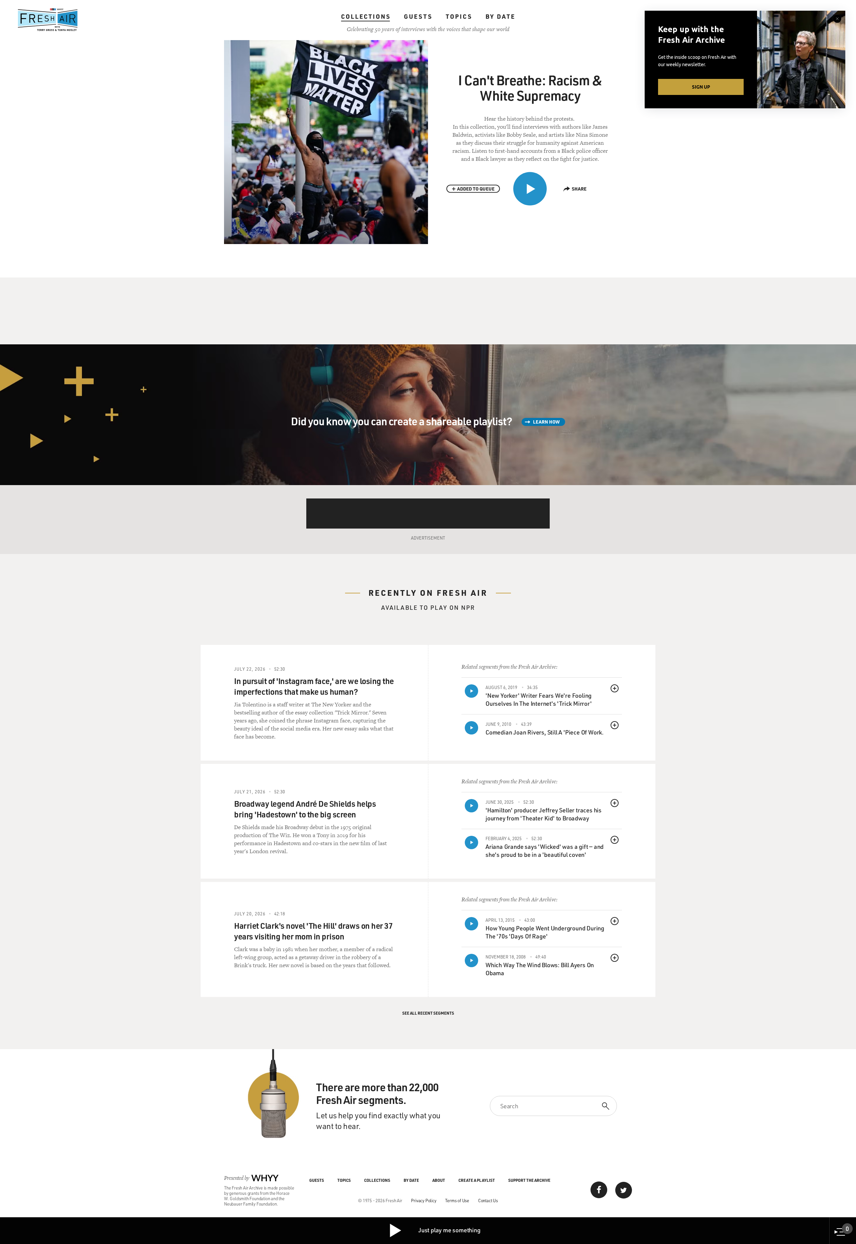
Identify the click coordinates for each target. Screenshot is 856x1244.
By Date (500, 16)
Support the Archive (529, 1180)
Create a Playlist (476, 1180)
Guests (418, 16)
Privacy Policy (423, 1200)
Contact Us (488, 1200)
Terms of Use (457, 1200)
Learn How (546, 422)
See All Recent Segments (428, 1013)
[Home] (48, 19)
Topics (459, 16)
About (438, 1180)
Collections (366, 16)
